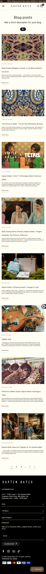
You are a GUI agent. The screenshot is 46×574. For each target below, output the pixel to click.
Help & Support (7, 517)
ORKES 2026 (6, 339)
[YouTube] (13, 551)
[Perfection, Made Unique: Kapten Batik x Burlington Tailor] (23, 370)
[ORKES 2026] (23, 318)
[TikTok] (18, 551)
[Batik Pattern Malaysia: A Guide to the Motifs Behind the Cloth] (23, 47)
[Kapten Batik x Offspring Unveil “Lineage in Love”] (23, 266)
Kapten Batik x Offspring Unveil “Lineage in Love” (20, 287)
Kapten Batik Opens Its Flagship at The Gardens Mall (22, 447)
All (23, 29)
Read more (5, 83)
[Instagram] (8, 551)
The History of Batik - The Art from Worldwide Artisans (22, 124)
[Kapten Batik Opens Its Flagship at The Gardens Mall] (23, 426)
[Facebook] (3, 551)
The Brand (5, 511)
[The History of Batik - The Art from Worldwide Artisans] (23, 103)
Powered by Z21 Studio (9, 558)
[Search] (38, 6)
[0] (41, 6)
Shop (3, 504)
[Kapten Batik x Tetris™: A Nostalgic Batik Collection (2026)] (23, 155)
